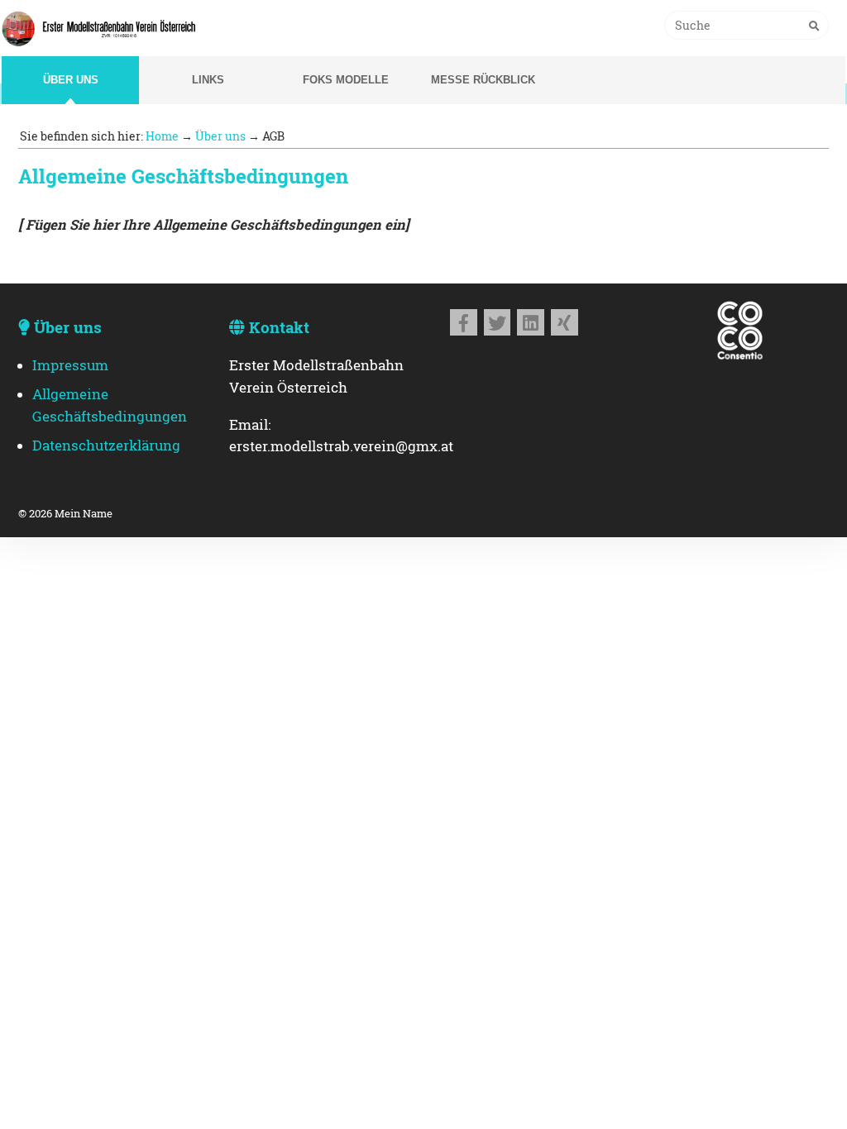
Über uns (70, 80)
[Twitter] (497, 322)
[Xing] (564, 322)
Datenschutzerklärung (106, 445)
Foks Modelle (346, 80)
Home (162, 136)
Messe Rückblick (483, 80)
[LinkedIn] (530, 322)
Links (208, 80)
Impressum (70, 365)
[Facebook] (463, 322)
